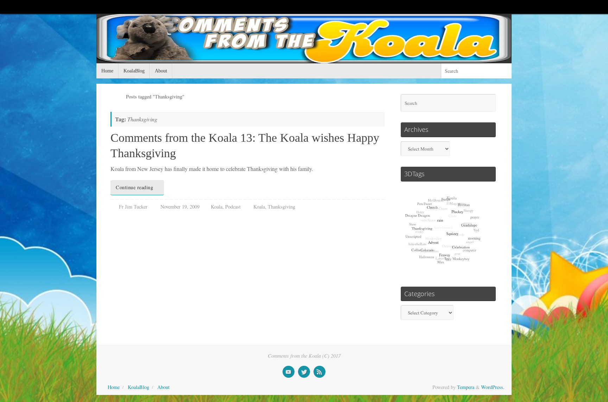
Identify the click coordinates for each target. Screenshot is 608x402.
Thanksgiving (281, 206)
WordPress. (493, 387)
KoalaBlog (138, 387)
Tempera (465, 387)
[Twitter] (304, 372)
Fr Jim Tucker (133, 206)
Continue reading (134, 187)
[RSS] (319, 372)
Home (114, 387)
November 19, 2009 (180, 206)
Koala (216, 206)
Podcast (233, 206)
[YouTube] (288, 372)
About (163, 387)
